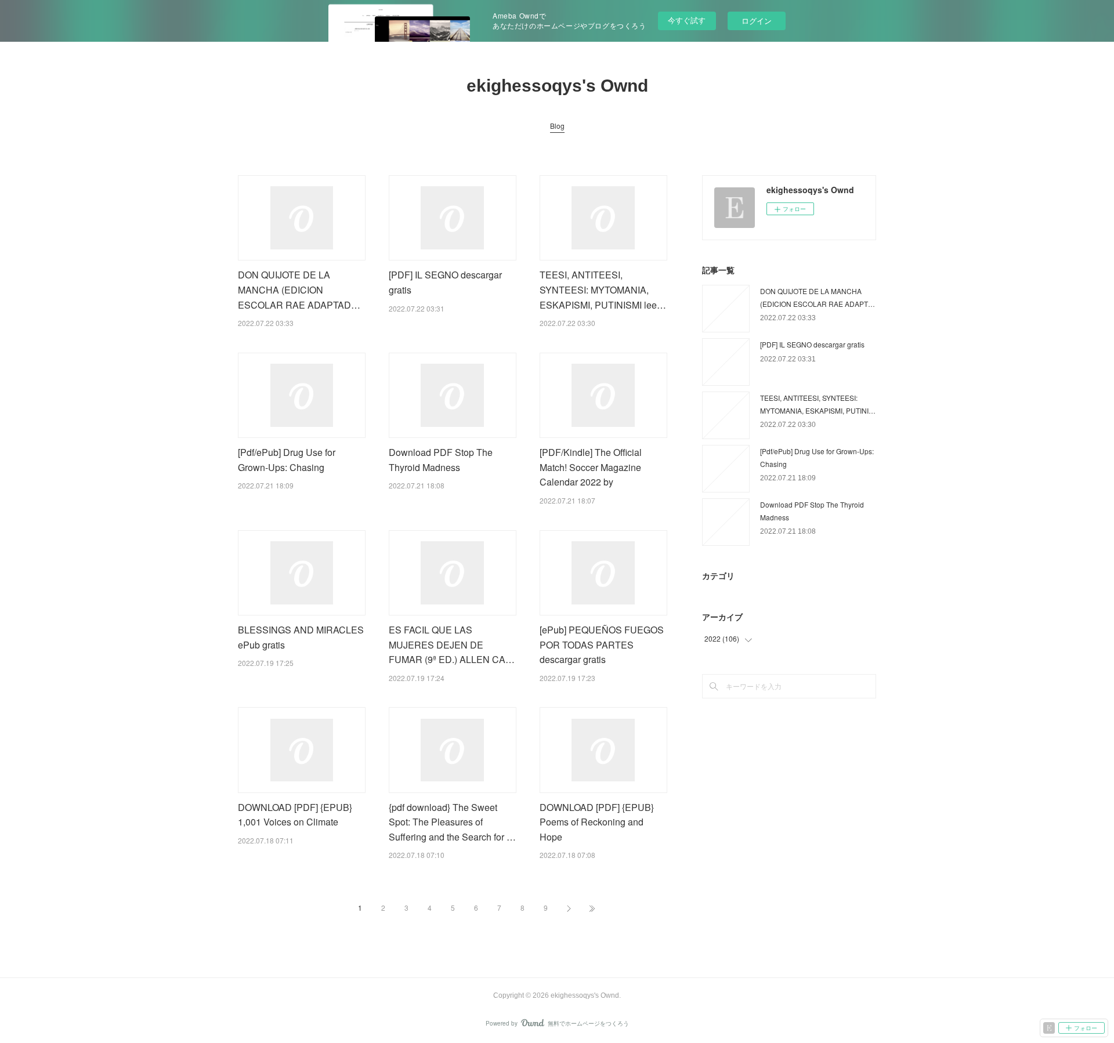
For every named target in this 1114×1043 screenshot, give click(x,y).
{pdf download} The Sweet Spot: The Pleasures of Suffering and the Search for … (452, 822)
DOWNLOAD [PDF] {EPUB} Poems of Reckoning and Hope (597, 822)
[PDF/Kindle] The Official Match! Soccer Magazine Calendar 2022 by (591, 467)
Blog (557, 126)
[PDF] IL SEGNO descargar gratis (812, 344)
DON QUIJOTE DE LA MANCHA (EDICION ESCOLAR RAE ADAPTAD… (299, 289)
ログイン (757, 20)
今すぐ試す (687, 20)
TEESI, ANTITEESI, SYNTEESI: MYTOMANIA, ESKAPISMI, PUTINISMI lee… (603, 289)
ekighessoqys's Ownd (557, 85)
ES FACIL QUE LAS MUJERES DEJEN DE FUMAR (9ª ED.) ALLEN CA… (452, 644)
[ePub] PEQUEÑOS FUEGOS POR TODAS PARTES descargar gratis (602, 644)
